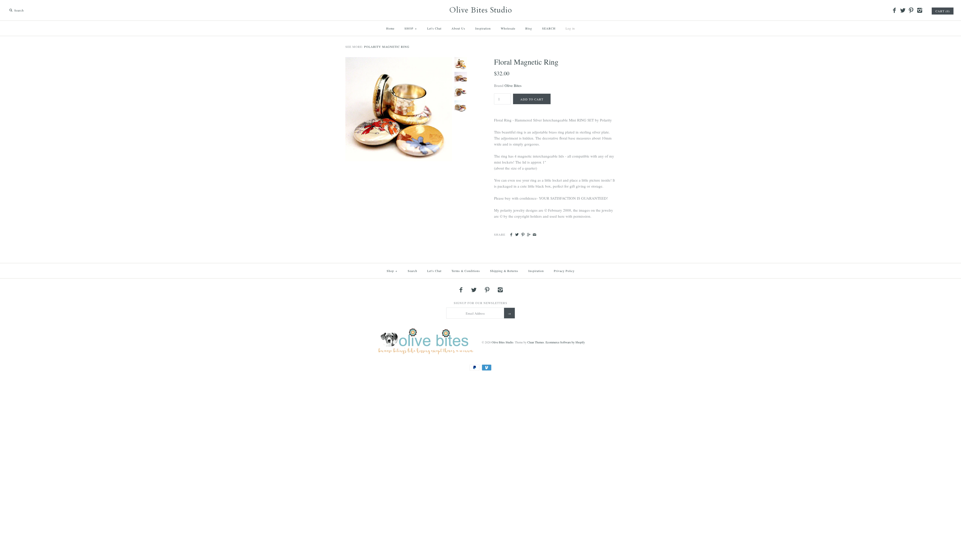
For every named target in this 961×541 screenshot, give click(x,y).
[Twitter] (902, 11)
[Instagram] (919, 11)
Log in (570, 28)
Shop (392, 271)
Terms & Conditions (465, 271)
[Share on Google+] (528, 234)
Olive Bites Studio (502, 342)
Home (390, 28)
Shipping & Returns (504, 271)
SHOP (410, 28)
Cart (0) (942, 11)
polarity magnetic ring (386, 47)
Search (412, 271)
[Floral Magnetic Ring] (398, 60)
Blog (528, 28)
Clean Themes (535, 342)
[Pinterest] (911, 11)
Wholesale (508, 28)
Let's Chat (434, 28)
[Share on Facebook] (511, 234)
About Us (458, 28)
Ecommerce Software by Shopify (565, 342)
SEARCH (549, 28)
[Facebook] (894, 11)
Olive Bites (513, 85)
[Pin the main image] (523, 234)
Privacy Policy (564, 271)
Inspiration (483, 28)
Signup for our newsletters (480, 303)
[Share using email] (534, 234)
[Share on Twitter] (517, 234)
